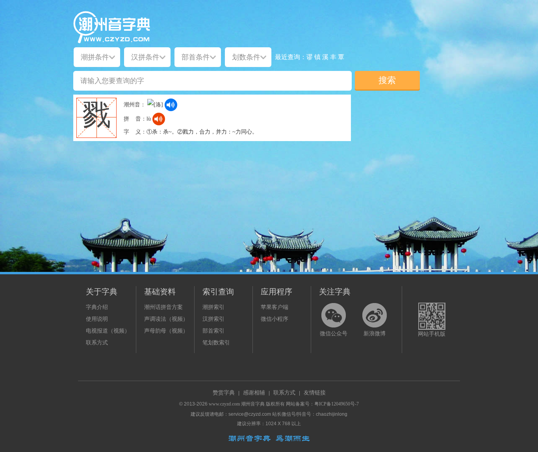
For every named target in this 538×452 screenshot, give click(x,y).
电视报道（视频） (108, 331)
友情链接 (315, 393)
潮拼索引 (213, 307)
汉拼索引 (213, 319)
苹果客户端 (274, 307)
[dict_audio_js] (171, 105)
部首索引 (213, 331)
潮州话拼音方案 (163, 307)
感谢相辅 (254, 393)
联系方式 (97, 343)
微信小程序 (274, 319)
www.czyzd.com (224, 404)
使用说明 (97, 319)
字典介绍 (97, 307)
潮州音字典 (253, 404)
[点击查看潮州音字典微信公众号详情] (333, 315)
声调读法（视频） (166, 319)
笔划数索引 (216, 343)
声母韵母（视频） (166, 331)
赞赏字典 (224, 393)
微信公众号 (333, 334)
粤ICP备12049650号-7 (336, 404)
